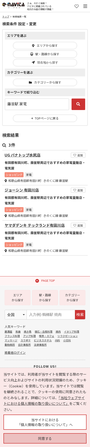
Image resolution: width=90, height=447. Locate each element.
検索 (80, 314)
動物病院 (10, 344)
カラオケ (26, 340)
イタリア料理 (71, 331)
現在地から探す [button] (47, 62)
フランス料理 (12, 336)
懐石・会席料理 (43, 331)
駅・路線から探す (47, 54)
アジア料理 (29, 336)
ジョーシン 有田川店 (22, 190)
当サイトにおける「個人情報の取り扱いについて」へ (45, 422)
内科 (57, 340)
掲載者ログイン (15, 352)
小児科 (67, 340)
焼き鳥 (27, 331)
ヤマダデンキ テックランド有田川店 (35, 225)
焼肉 (58, 331)
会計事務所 (24, 344)
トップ (5, 16)
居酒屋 (8, 331)
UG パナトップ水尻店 (22, 155)
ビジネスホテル (43, 340)
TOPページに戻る (47, 118)
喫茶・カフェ (46, 336)
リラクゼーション (67, 336)
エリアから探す (47, 45)
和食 (18, 331)
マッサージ (11, 340)
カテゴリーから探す (47, 82)
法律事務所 (40, 344)
